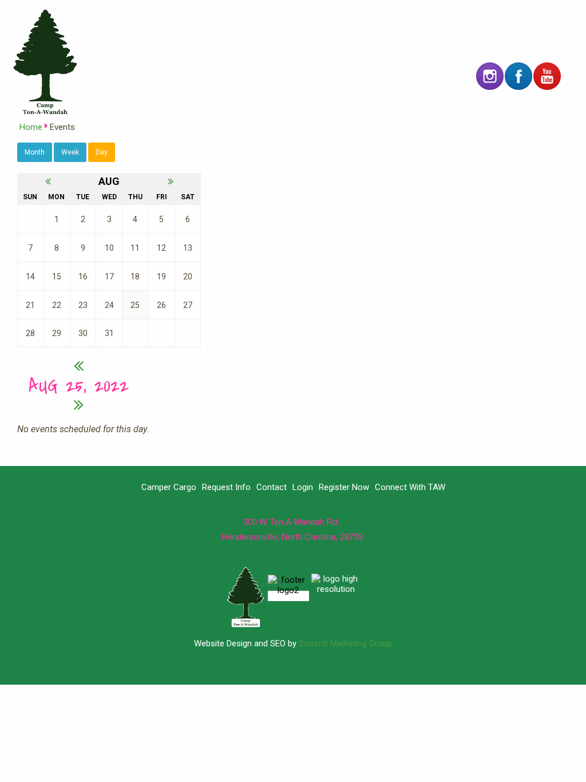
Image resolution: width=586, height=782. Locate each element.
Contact (448, 14)
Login (562, 14)
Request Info (340, 14)
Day (102, 152)
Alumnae (437, 29)
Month (35, 152)
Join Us (315, 29)
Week (70, 152)
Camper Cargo (279, 14)
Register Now (399, 14)
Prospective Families (128, 29)
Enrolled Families (235, 29)
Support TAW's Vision (528, 29)
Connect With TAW (508, 14)
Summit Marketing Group (345, 643)
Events (375, 29)
